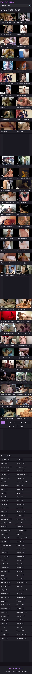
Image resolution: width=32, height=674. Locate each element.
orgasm (20, 504)
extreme (4, 549)
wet (19, 620)
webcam (21, 616)
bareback (5, 478)
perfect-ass (21, 530)
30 (13, 426)
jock (3, 627)
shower (20, 560)
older (20, 497)
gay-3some (5, 582)
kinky (4, 631)
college (4, 512)
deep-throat (6, 519)
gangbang (5, 571)
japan (4, 612)
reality (20, 541)
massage (21, 471)
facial (4, 553)
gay (4, 579)
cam (3, 497)
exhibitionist (6, 545)
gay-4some (5, 586)
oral (20, 500)
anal (4, 463)
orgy (20, 508)
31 (17, 426)
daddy (4, 515)
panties (20, 515)
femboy (4, 564)
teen (20, 579)
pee (19, 523)
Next (21, 426)
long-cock (21, 467)
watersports (22, 612)
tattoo (20, 575)
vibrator (20, 601)
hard (4, 601)
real (20, 534)
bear (3, 493)
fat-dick (4, 556)
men (20, 485)
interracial (5, 608)
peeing (20, 526)
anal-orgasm (6, 467)
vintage (20, 605)
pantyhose (21, 519)
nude (20, 493)
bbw (3, 482)
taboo (20, 571)
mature (20, 478)
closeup (4, 508)
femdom (5, 567)
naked (20, 489)
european (5, 541)
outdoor (21, 512)
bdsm (4, 485)
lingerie (20, 463)
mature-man (22, 482)
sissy (19, 564)
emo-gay (5, 538)
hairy (4, 590)
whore (20, 623)
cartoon (4, 500)
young (20, 631)
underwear (21, 597)
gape (4, 575)
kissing (4, 634)
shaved (20, 553)
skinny (20, 567)
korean (4, 638)
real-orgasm (22, 538)
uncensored (22, 590)
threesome (22, 582)
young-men (21, 638)
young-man (21, 634)
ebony (4, 534)
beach (4, 489)
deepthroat (6, 523)
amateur (5, 459)
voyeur (20, 608)
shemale (21, 556)
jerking (4, 620)
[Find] (30, 6)
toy (19, 586)
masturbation (22, 474)
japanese (5, 616)
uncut (20, 593)
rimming (21, 549)
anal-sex (5, 471)
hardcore (5, 605)
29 (10, 426)
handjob (5, 593)
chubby (4, 504)
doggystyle (5, 530)
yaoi (19, 627)
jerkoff (4, 623)
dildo (4, 526)
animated (5, 474)
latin (20, 459)
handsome (5, 597)
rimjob (20, 545)
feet (3, 560)
